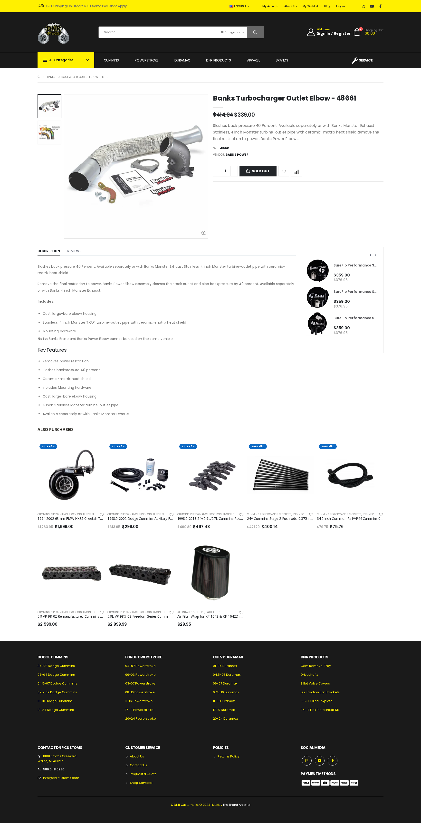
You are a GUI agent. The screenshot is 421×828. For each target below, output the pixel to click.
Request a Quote (143, 774)
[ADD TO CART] (96, 450)
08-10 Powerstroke (140, 692)
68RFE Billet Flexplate (317, 701)
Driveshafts (309, 674)
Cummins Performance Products (60, 514)
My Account (270, 6)
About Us (290, 6)
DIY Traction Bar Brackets (320, 692)
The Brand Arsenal (236, 804)
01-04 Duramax (225, 666)
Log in (340, 6)
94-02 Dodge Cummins (56, 666)
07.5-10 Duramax (226, 692)
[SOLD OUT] (235, 547)
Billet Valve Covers (315, 683)
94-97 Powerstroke (140, 666)
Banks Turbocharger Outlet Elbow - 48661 (284, 98)
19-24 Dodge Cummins (56, 709)
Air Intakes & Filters (190, 612)
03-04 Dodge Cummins (56, 674)
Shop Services (141, 782)
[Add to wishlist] (283, 171)
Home (39, 76)
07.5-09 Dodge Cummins (57, 692)
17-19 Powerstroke (139, 709)
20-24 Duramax (225, 718)
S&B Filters (213, 612)
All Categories (230, 32)
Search (255, 32)
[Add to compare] (296, 171)
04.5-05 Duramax (226, 674)
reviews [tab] (74, 251)
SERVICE (366, 60)
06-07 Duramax (225, 683)
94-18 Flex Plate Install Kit (320, 709)
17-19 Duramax (224, 709)
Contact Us (138, 765)
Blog (327, 6)
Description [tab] (49, 251)
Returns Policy (228, 756)
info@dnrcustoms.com (61, 778)
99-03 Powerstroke (140, 674)
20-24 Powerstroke (140, 718)
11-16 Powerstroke (139, 701)
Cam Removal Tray (316, 666)
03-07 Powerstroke (140, 683)
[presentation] (371, 255)
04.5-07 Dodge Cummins (57, 683)
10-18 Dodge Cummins (55, 701)
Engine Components (236, 514)
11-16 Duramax (224, 701)
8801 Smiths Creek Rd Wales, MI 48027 (57, 758)
